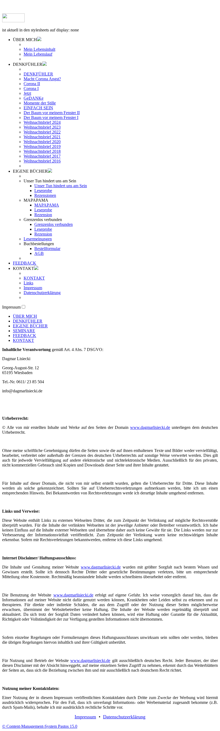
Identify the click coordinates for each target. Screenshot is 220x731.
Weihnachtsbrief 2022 (42, 132)
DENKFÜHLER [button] (27, 64)
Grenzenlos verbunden (53, 224)
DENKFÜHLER (38, 74)
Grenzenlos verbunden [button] (43, 219)
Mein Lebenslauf (38, 54)
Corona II (32, 83)
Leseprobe (43, 190)
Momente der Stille (40, 103)
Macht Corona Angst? (42, 79)
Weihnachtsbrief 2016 (42, 161)
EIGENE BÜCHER (30, 326)
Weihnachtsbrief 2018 (42, 151)
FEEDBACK (24, 263)
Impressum (33, 287)
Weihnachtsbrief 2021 (42, 137)
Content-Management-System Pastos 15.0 (39, 726)
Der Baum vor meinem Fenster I (51, 117)
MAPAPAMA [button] (36, 200)
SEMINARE (24, 330)
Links (28, 283)
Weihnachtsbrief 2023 (42, 127)
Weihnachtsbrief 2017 (42, 156)
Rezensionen (45, 195)
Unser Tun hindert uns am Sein (60, 185)
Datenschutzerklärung (42, 292)
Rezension (43, 214)
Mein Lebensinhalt (39, 49)
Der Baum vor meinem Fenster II (52, 112)
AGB (39, 253)
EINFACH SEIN (38, 108)
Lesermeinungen (38, 239)
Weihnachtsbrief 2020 (42, 141)
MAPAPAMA (46, 205)
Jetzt (27, 93)
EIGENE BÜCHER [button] (30, 171)
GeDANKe (33, 98)
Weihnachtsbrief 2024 (42, 122)
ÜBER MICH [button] (25, 39)
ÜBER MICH (25, 316)
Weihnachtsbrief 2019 (42, 146)
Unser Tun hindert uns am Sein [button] (50, 181)
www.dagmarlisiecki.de (150, 427)
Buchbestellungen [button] (39, 243)
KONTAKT (34, 278)
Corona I (31, 88)
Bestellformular (47, 248)
